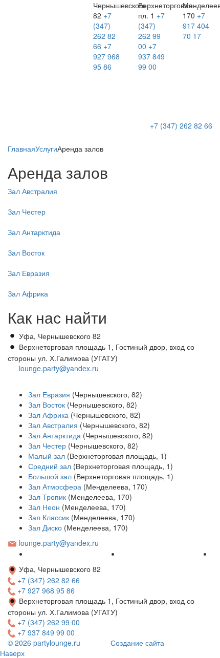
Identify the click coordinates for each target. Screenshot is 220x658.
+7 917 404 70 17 (196, 25)
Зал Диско (45, 527)
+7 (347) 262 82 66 (104, 30)
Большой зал (50, 476)
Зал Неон (44, 507)
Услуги (46, 148)
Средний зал (49, 466)
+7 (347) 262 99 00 (151, 30)
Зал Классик (48, 517)
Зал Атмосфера (54, 486)
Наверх (12, 653)
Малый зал (46, 456)
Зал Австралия (53, 425)
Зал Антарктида (54, 435)
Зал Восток (46, 404)
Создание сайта (137, 643)
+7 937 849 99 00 (151, 56)
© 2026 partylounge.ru (44, 643)
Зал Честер (47, 445)
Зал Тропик (47, 497)
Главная (21, 148)
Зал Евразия (49, 394)
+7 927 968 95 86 (106, 56)
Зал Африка (48, 415)
